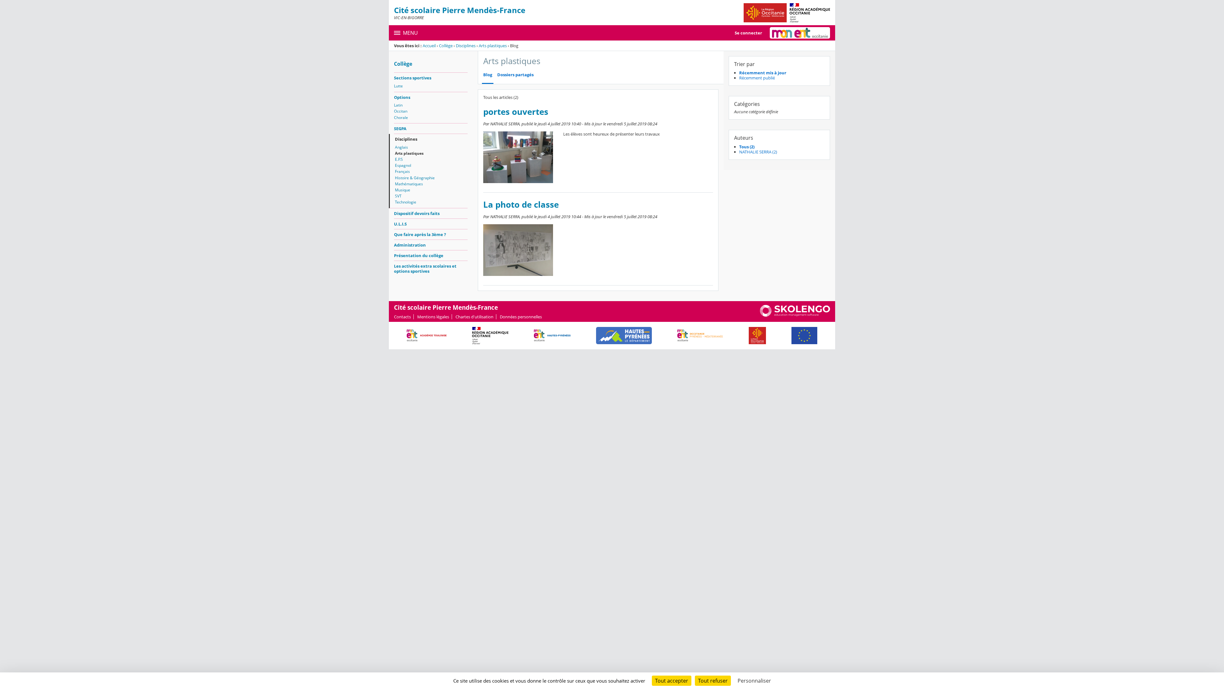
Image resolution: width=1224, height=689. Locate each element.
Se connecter (748, 33)
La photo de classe (521, 204)
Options (402, 97)
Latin (398, 105)
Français (402, 171)
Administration (410, 245)
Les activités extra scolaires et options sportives (425, 268)
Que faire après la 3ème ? (420, 234)
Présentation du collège (418, 255)
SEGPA (400, 128)
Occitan (400, 111)
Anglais (401, 147)
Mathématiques (409, 184)
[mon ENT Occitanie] (800, 33)
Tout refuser (713, 680)
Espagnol (403, 165)
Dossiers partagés (515, 75)
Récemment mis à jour (762, 72)
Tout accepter (671, 680)
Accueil (429, 45)
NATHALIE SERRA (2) (758, 151)
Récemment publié (757, 77)
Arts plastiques (493, 45)
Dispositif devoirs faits (417, 213)
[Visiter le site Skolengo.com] (795, 315)
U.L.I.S (400, 224)
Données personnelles (521, 316)
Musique (402, 190)
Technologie (405, 202)
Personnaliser (754, 680)
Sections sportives (412, 78)
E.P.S (399, 159)
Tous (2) (746, 146)
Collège (446, 45)
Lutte (398, 86)
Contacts (402, 316)
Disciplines (466, 45)
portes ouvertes (515, 111)
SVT (398, 196)
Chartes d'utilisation (474, 316)
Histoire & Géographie (415, 178)
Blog (487, 75)
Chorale (401, 117)
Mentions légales (433, 316)
